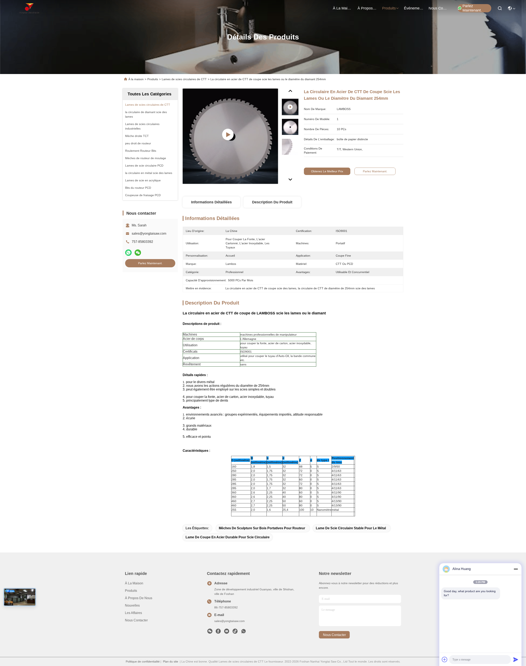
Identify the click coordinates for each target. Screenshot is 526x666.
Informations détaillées (211, 202)
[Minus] (515, 568)
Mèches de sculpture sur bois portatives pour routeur (262, 528)
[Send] (515, 659)
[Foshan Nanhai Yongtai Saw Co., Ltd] (29, 8)
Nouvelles (132, 605)
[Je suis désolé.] (128, 252)
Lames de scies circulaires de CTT (184, 79)
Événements (414, 8)
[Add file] (445, 659)
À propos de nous (367, 8)
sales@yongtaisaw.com (149, 233)
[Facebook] (218, 632)
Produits (152, 79)
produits (389, 8)
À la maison (343, 8)
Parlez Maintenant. (472, 8)
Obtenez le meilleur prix (327, 171)
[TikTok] (235, 632)
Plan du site (170, 661)
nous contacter (438, 8)
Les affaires (133, 613)
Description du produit (272, 202)
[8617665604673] (243, 632)
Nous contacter (136, 620)
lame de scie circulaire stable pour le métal (351, 528)
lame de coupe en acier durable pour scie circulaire (228, 537)
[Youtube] (227, 632)
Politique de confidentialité (143, 661)
